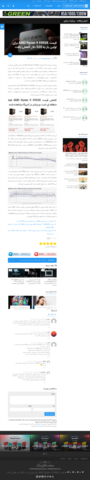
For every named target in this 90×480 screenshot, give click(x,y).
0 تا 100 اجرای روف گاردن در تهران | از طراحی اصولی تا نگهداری (71, 173)
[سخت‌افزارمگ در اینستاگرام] (45, 477)
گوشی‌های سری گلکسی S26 (60, 1)
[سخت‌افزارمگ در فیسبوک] (42, 477)
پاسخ (49, 327)
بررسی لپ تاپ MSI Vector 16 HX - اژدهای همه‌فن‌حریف (72, 118)
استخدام (63, 459)
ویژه (28, 6)
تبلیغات (69, 459)
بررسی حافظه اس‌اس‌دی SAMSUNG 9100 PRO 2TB (72, 91)
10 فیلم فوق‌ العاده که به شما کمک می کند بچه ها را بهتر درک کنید (20, 308)
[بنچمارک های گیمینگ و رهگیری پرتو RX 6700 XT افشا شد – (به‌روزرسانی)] (32, 272)
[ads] (45, 13)
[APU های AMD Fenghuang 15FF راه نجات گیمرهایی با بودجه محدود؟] (49, 272)
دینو (34, 1)
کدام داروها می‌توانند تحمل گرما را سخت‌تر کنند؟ (45, 308)
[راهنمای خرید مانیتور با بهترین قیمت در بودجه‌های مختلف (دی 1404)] (75, 443)
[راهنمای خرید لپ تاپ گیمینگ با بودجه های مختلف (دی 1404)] (15, 443)
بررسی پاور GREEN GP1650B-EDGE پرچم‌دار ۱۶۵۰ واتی (73, 82)
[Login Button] (3, 6)
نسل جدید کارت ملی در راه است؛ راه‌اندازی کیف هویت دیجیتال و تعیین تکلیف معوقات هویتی (32, 261)
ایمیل (29, 406)
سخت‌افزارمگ (83, 459)
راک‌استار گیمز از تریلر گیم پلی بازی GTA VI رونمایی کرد (72, 54)
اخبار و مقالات (68, 6)
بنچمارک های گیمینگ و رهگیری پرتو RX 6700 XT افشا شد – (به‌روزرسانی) (33, 282)
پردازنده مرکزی (69, 21)
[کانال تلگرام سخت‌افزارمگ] (48, 477)
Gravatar (40, 426)
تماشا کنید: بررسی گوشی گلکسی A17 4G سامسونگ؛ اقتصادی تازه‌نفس (72, 109)
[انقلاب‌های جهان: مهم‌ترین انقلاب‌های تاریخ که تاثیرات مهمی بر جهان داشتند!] (75, 145)
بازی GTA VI (83, 1)
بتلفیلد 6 (39, 1)
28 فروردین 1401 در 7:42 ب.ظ (38, 332)
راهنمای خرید (48, 6)
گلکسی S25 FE (73, 1)
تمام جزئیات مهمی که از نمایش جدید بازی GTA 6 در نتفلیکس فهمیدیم (71, 45)
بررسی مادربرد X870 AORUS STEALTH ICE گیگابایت (74, 100)
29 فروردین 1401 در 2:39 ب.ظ (31, 372)
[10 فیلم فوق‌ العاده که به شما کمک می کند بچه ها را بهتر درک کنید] (20, 302)
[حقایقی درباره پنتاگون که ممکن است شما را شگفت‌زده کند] (83, 165)
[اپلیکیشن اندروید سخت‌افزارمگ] (50, 477)
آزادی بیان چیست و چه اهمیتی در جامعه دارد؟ (72, 187)
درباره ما (76, 459)
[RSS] (53, 477)
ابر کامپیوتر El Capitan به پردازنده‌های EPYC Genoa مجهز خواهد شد (17, 282)
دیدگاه (51, 315)
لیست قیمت (37, 6)
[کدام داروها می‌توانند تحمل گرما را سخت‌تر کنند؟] (44, 302)
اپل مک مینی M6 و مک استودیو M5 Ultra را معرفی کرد (71, 63)
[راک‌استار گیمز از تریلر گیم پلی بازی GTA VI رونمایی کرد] (83, 54)
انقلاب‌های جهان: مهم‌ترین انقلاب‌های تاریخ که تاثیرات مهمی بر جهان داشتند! (76, 154)
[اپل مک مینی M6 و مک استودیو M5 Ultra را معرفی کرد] (83, 63)
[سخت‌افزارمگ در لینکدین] (37, 477)
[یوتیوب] (45, 254)
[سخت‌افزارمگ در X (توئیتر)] (40, 477)
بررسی (58, 6)
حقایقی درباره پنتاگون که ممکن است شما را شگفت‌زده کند (71, 166)
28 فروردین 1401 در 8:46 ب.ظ (34, 361)
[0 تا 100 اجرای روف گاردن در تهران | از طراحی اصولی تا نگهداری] (83, 172)
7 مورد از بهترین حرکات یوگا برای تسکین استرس (71, 180)
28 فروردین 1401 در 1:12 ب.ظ (38, 343)
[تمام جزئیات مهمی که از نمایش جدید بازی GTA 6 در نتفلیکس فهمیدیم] (83, 45)
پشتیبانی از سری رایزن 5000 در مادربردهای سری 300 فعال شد (35, 221)
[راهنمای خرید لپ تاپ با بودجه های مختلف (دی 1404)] (45, 443)
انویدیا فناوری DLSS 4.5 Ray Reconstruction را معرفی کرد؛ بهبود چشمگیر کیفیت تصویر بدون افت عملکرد (71, 36)
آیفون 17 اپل (47, 1)
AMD (48, 238)
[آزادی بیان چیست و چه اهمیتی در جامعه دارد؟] (83, 186)
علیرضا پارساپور (46, 59)
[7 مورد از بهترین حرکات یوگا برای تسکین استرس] (83, 179)
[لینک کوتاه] (27, 59)
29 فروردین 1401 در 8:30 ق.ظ (37, 319)
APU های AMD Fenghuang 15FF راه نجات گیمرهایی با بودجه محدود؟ (50, 282)
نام (53, 406)
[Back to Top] (45, 462)
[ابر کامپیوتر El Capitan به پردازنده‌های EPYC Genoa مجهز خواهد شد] (16, 272)
